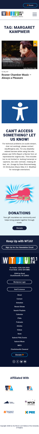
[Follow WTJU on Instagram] (13, 361)
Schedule (19, 303)
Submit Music (19, 341)
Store (19, 334)
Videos (19, 330)
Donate (31, 5)
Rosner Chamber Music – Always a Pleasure (16, 76)
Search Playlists (19, 310)
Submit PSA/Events (19, 337)
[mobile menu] (34, 14)
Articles (19, 326)
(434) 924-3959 (23, 268)
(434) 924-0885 (24, 270)
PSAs (19, 318)
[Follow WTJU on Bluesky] (21, 361)
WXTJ (20, 345)
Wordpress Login (19, 282)
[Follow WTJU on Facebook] (17, 361)
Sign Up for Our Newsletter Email (19, 247)
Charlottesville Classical (19, 349)
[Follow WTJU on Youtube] (25, 361)
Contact (19, 299)
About (19, 295)
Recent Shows (19, 306)
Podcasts (19, 322)
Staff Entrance (19, 289)
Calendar (19, 314)
